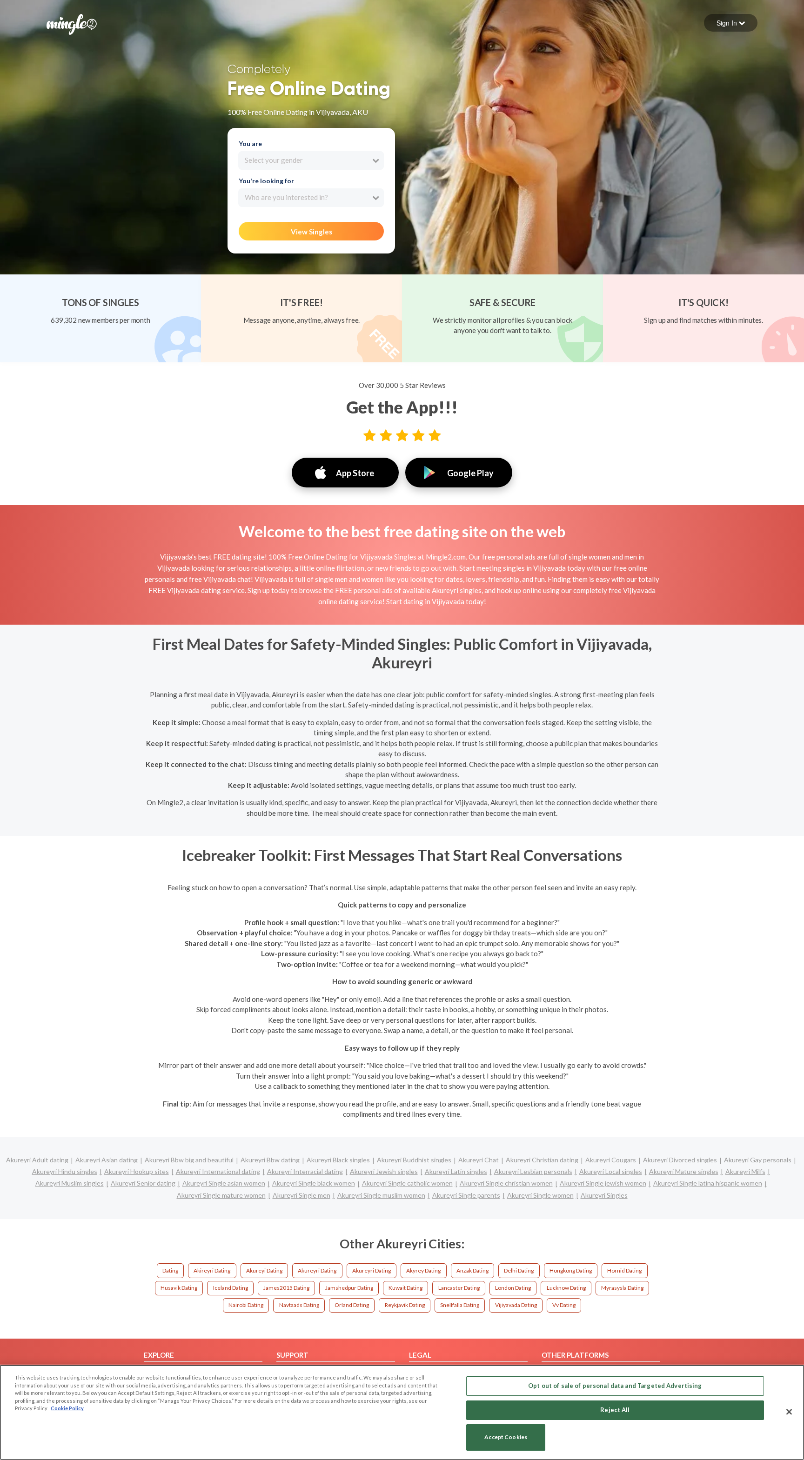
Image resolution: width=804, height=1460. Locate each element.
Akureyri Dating (317, 1270)
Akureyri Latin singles (456, 1171)
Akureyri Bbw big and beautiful (189, 1160)
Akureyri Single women (540, 1195)
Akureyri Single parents (466, 1195)
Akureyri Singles (604, 1195)
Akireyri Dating (212, 1270)
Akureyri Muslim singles (69, 1183)
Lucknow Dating (566, 1287)
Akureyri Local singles (610, 1171)
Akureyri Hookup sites (136, 1171)
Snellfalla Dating (459, 1304)
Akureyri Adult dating (37, 1160)
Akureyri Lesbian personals (533, 1171)
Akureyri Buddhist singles (414, 1160)
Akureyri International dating (218, 1171)
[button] (730, 23)
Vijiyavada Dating (516, 1304)
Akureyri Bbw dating (270, 1160)
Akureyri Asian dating (106, 1160)
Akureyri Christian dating (542, 1160)
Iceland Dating (230, 1287)
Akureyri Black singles (338, 1160)
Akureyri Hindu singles (64, 1171)
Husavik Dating (179, 1287)
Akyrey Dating (423, 1270)
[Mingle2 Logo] (72, 23)
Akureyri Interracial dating (305, 1171)
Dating (170, 1270)
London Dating (513, 1287)
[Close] (789, 1411)
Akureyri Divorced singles (680, 1160)
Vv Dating (564, 1304)
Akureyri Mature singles (683, 1171)
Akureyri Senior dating (143, 1183)
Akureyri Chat (478, 1160)
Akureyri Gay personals (757, 1160)
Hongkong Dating (570, 1270)
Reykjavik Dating (405, 1304)
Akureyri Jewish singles (384, 1171)
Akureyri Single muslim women (381, 1195)
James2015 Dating (286, 1287)
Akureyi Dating (264, 1270)
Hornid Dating (624, 1270)
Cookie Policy (67, 1408)
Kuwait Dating (405, 1287)
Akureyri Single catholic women (407, 1183)
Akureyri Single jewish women (603, 1183)
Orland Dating (352, 1304)
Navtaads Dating (299, 1304)
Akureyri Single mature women (221, 1195)
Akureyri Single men (301, 1195)
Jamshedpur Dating (349, 1287)
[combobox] (311, 160)
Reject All (615, 1409)
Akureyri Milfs (745, 1171)
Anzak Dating (472, 1270)
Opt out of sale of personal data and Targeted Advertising (615, 1385)
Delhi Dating (519, 1270)
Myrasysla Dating (622, 1287)
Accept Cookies (505, 1437)
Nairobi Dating (245, 1304)
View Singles (311, 231)
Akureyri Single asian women (223, 1183)
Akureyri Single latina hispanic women (707, 1183)
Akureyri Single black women (313, 1183)
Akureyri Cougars (610, 1160)
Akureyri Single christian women (506, 1183)
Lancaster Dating (459, 1287)
